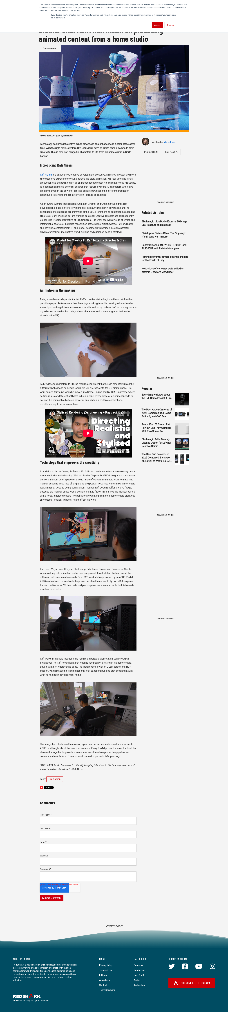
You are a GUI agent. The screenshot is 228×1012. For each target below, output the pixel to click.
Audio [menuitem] (137, 980)
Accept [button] (157, 25)
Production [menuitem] (139, 970)
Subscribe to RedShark (195, 983)
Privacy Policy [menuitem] (106, 965)
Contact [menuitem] (103, 985)
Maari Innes (169, 142)
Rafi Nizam (46, 174)
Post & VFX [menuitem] (139, 975)
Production (54, 779)
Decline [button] (170, 25)
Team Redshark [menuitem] (107, 990)
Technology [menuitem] (139, 985)
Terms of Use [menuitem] (105, 970)
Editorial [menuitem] (103, 975)
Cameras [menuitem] (138, 965)
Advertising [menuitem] (104, 980)
